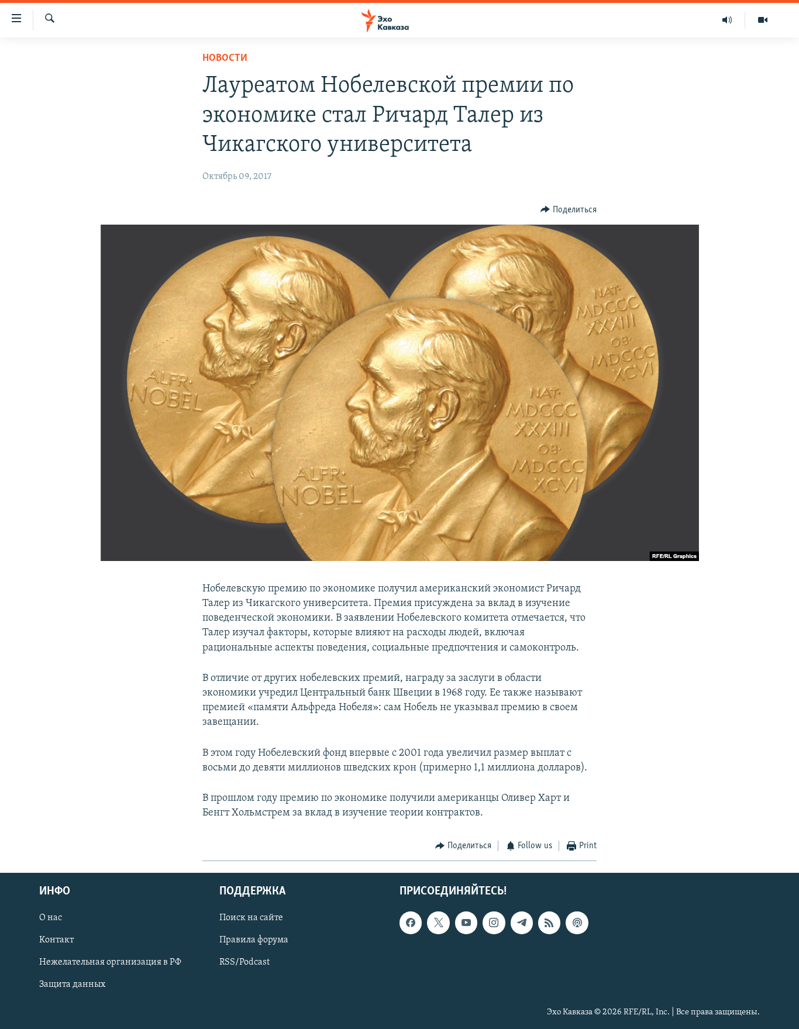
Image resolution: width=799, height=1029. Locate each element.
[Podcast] (577, 922)
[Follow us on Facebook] (410, 922)
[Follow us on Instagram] (494, 922)
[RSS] (549, 922)
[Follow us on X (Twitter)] (438, 922)
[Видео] (762, 20)
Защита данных (72, 984)
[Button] (568, 210)
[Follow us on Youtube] (466, 922)
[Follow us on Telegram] (522, 922)
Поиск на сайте (251, 918)
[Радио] (727, 20)
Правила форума (253, 940)
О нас (50, 918)
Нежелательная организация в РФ (110, 962)
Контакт (56, 940)
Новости (224, 58)
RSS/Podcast (244, 962)
